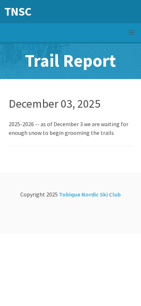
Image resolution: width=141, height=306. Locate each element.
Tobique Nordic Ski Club (90, 194)
